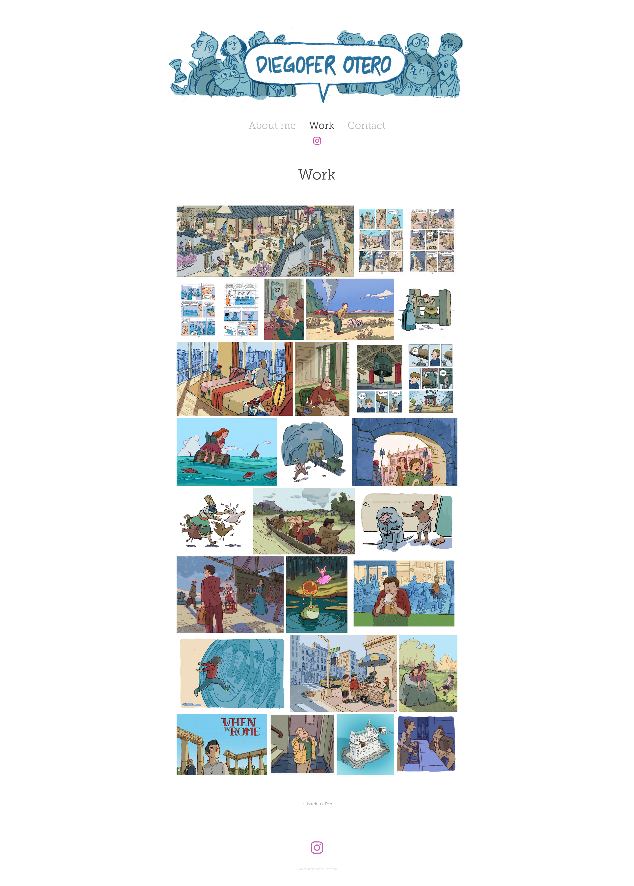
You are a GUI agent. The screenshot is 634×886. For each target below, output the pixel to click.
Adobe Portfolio (326, 869)
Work (321, 125)
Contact (366, 125)
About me (272, 125)
